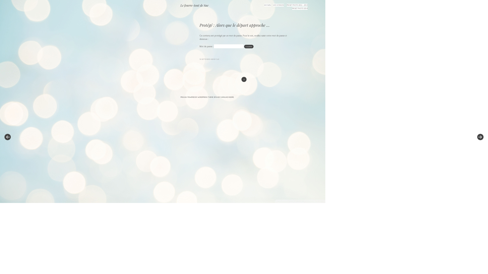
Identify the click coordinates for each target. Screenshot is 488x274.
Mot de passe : (207, 46)
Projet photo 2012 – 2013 (297, 5)
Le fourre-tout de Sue (194, 5)
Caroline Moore (227, 97)
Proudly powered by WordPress (193, 97)
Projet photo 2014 (300, 8)
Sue (217, 59)
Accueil (267, 5)
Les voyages (278, 5)
